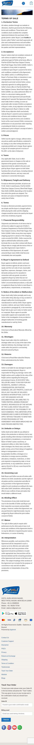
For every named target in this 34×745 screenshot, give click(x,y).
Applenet (13, 629)
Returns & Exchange (8, 656)
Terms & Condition (7, 663)
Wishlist (4, 674)
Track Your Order (7, 671)
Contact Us (5, 637)
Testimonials (5, 667)
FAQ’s (3, 648)
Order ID (4, 701)
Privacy (3, 652)
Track (6, 720)
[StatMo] (10, 3)
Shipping (4, 659)
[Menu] (23, 3)
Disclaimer (5, 645)
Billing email (5, 710)
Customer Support (7, 641)
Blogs (3, 678)
